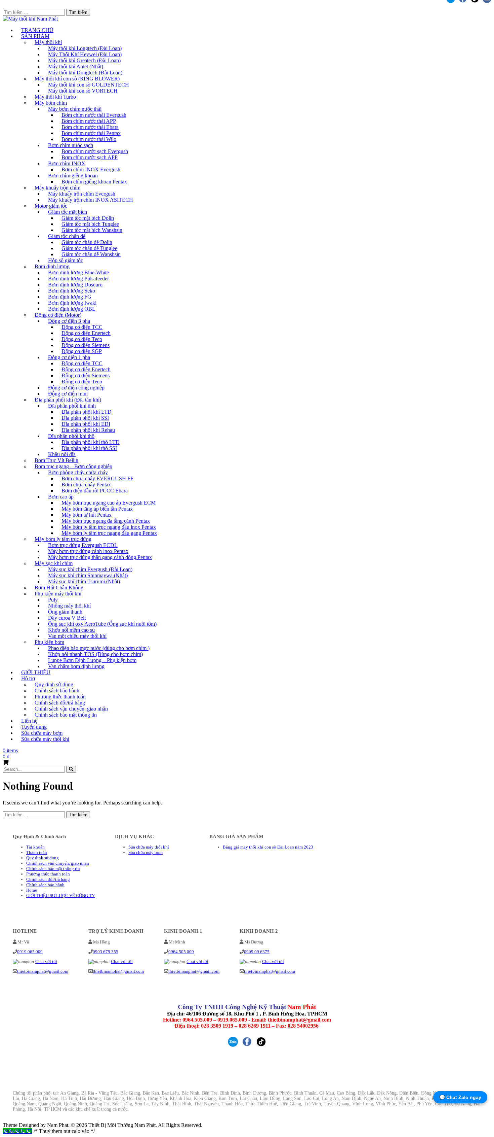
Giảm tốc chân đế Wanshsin (91, 254)
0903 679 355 (105, 951)
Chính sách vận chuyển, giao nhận (57, 863)
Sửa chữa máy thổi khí (45, 739)
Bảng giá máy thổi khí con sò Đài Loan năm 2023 (268, 847)
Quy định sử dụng (42, 857)
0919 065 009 (30, 951)
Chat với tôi (46, 961)
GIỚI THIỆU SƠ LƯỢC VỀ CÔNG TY (60, 895)
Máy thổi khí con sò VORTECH (83, 91)
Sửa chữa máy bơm (145, 852)
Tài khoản (35, 847)
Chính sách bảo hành (45, 884)
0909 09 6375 (257, 951)
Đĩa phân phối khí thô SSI (89, 448)
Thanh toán (36, 852)
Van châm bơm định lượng (76, 666)
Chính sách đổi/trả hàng (48, 879)
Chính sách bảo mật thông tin (66, 715)
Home (31, 890)
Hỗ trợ (28, 678)
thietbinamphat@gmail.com (42, 971)
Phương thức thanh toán (48, 873)
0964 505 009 (181, 951)
